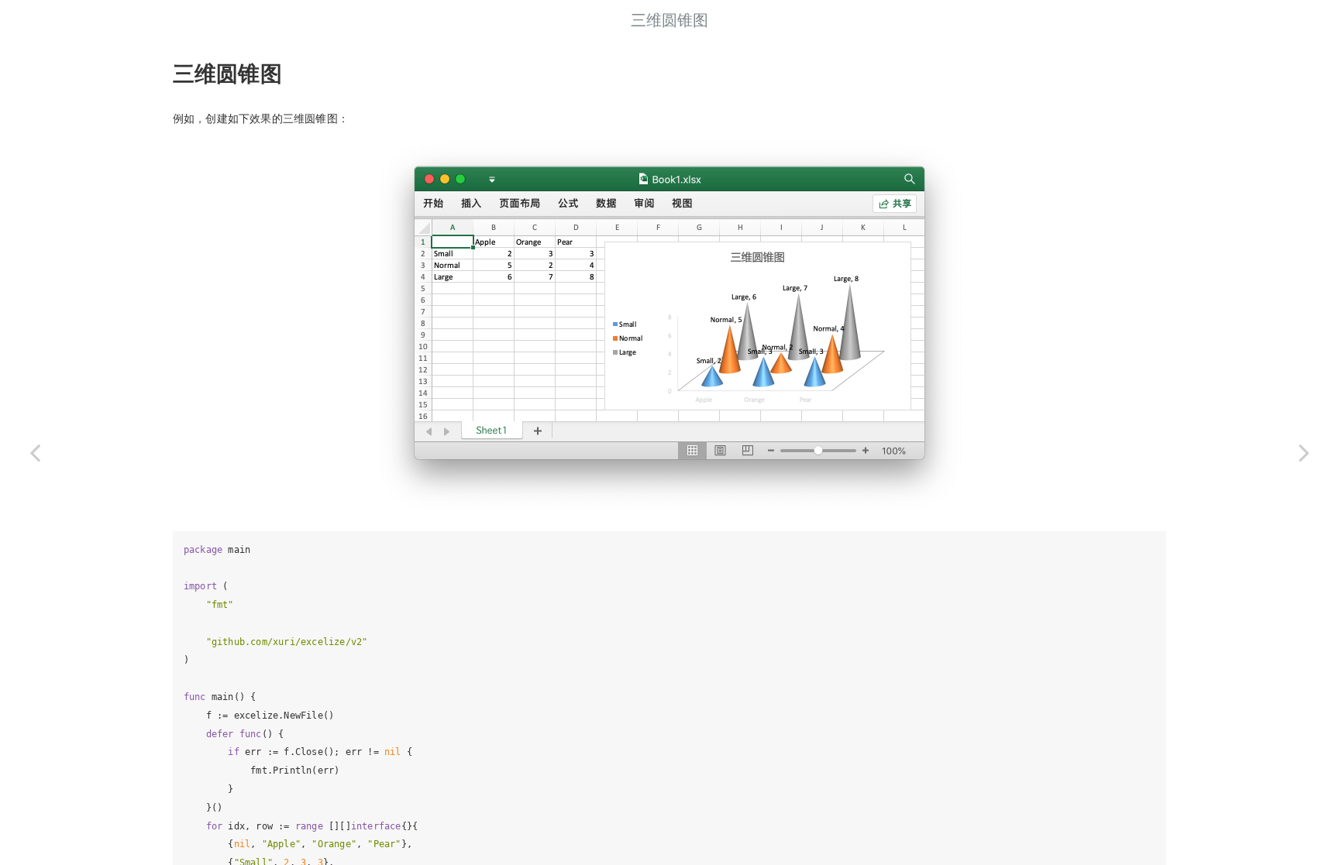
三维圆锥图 (670, 19)
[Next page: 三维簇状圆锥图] (1304, 452)
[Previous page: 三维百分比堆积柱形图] (35, 452)
